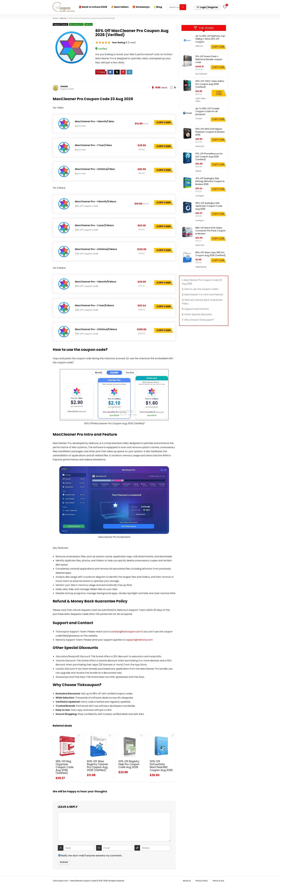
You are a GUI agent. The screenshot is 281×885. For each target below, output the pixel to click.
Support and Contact (196, 309)
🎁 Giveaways (141, 7)
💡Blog (157, 7)
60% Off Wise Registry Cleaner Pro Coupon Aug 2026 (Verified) (97, 766)
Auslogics (199, 195)
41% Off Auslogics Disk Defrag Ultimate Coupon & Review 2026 (210, 181)
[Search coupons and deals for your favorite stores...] (183, 7)
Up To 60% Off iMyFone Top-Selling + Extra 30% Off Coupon (210, 38)
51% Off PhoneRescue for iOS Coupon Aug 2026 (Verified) (209, 156)
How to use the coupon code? (201, 289)
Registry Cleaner (60, 24)
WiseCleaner (200, 267)
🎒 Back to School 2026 (93, 7)
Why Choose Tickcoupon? (199, 319)
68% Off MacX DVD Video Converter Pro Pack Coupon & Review (210, 230)
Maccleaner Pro (76, 24)
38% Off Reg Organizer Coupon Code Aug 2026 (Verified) (64, 767)
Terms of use (218, 880)
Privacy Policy (202, 880)
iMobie (198, 171)
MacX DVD (199, 245)
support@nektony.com (139, 639)
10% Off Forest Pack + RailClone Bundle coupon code (208, 59)
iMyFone (199, 46)
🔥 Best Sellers (119, 7)
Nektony (63, 18)
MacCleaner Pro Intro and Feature (203, 294)
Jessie (64, 86)
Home (55, 18)
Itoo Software (201, 74)
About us (187, 880)
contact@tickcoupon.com (125, 631)
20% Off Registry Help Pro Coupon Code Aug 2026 (128, 764)
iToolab (198, 118)
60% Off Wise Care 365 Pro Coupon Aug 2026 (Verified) (210, 254)
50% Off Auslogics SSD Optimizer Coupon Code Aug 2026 (208, 205)
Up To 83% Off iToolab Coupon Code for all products (207, 111)
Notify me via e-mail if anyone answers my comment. (91, 855)
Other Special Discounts (198, 314)
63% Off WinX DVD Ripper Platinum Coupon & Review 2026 (210, 131)
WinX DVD (199, 146)
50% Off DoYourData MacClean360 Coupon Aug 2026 (161, 766)
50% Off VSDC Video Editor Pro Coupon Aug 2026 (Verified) (209, 84)
